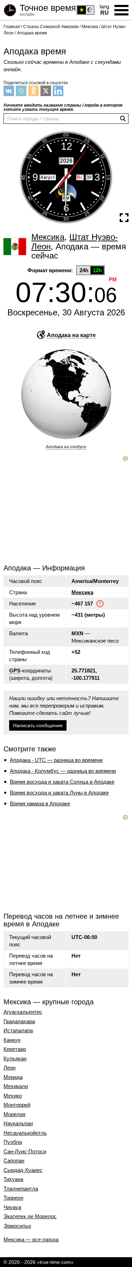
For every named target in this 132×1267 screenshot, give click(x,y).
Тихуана (13, 1179)
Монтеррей (17, 1105)
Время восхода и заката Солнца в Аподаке (62, 782)
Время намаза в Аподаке (40, 803)
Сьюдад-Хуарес (23, 1170)
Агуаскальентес (23, 1012)
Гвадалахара (19, 1021)
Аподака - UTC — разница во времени (56, 760)
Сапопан (14, 1161)
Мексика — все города (31, 1239)
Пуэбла (13, 1142)
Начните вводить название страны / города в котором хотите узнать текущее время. (63, 107)
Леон (9, 1068)
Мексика (82, 592)
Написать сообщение (38, 725)
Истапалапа (18, 1030)
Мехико (13, 1096)
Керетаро (15, 1049)
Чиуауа (12, 1207)
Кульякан (15, 1058)
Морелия (14, 1114)
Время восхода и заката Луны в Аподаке (59, 793)
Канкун (12, 1040)
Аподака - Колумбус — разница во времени (63, 771)
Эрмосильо (17, 1226)
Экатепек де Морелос (30, 1216)
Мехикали (16, 1086)
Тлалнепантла (21, 1189)
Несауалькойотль (25, 1133)
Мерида (13, 1077)
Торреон (13, 1198)
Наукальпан (18, 1123)
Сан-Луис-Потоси (25, 1151)
